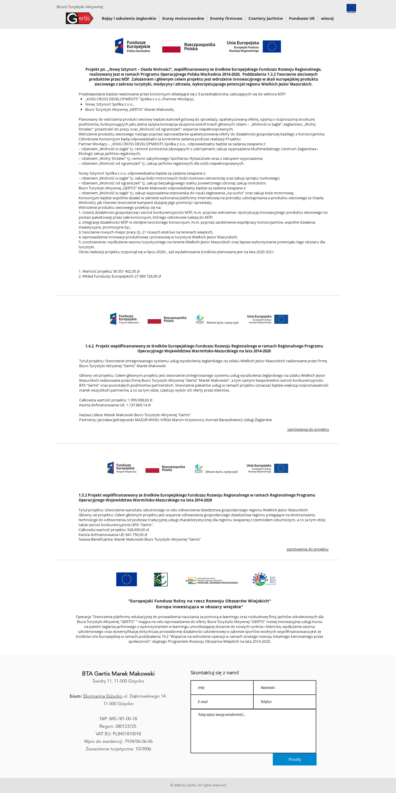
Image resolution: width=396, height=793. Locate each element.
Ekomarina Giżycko (102, 696)
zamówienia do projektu (308, 429)
